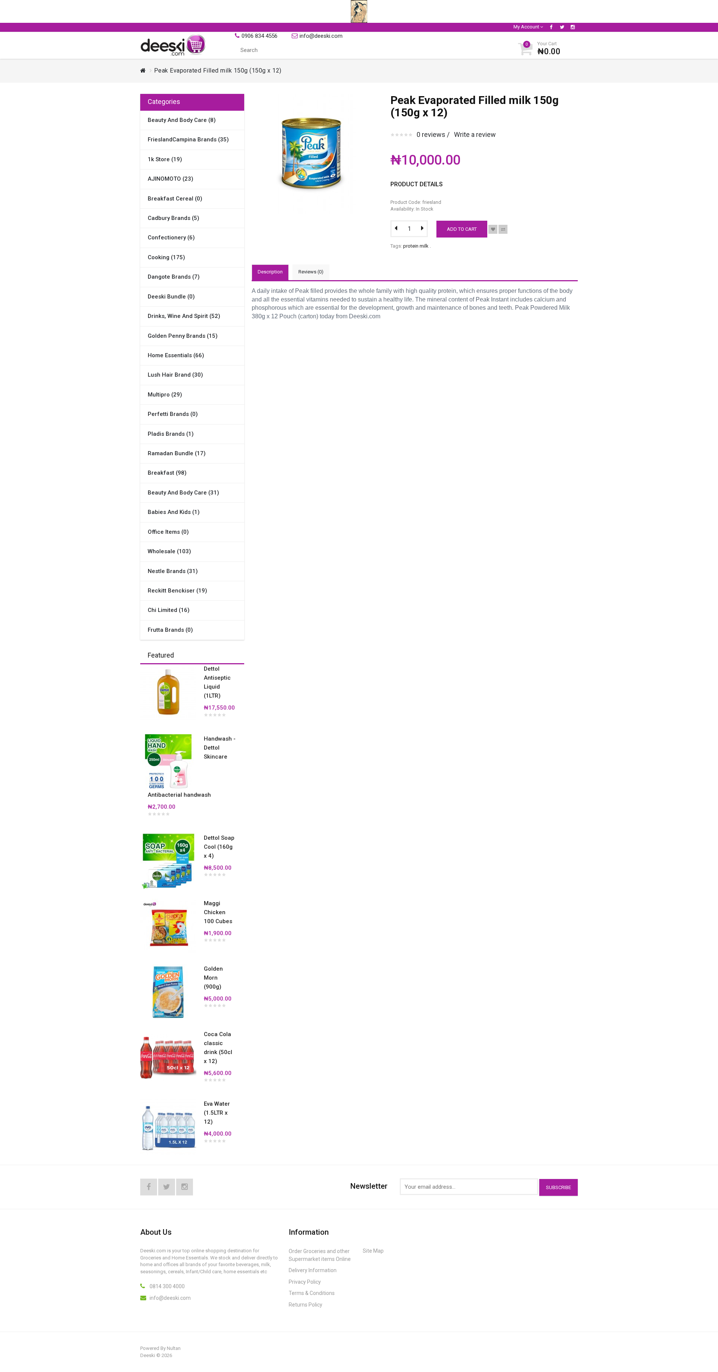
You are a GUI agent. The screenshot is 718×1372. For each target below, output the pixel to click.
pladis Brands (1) (171, 434)
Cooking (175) (166, 257)
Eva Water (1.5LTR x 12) (217, 1112)
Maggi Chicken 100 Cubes (218, 912)
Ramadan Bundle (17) (177, 453)
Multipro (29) (165, 394)
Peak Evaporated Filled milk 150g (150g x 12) (218, 70)
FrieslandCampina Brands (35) (188, 139)
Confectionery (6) (171, 237)
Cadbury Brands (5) (173, 218)
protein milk (416, 246)
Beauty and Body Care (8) (182, 120)
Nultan (174, 1348)
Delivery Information (313, 1270)
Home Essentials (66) (176, 355)
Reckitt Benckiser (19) (177, 590)
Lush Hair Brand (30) (175, 374)
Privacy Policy (305, 1282)
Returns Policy (305, 1305)
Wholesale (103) (169, 551)
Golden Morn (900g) (213, 977)
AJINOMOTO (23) (170, 178)
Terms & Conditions (312, 1293)
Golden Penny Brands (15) (183, 336)
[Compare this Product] (502, 229)
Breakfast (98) (167, 472)
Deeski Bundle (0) (171, 296)
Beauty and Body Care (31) (183, 492)
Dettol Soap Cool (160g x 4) (219, 846)
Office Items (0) (168, 532)
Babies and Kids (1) (174, 512)
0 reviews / (433, 134)
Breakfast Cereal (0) (175, 198)
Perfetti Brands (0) (173, 414)
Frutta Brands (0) (170, 630)
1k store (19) (165, 159)
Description (270, 272)
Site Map (373, 1251)
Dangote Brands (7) (174, 276)
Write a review (475, 134)
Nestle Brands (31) (173, 571)
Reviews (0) (310, 272)
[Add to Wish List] (492, 229)
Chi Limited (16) (169, 610)
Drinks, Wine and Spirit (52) (184, 316)
